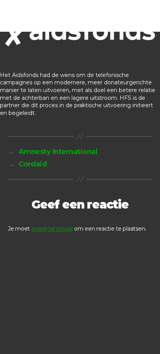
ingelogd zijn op (52, 228)
